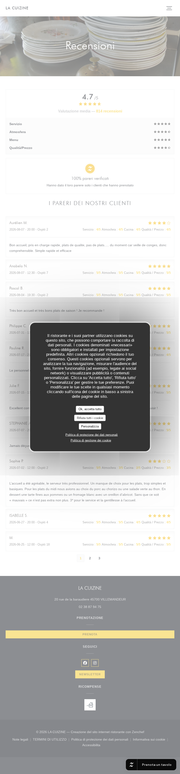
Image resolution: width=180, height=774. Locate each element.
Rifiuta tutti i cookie (90, 418)
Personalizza (90, 426)
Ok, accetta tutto (90, 409)
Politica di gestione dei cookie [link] (91, 440)
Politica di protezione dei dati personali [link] (91, 434)
